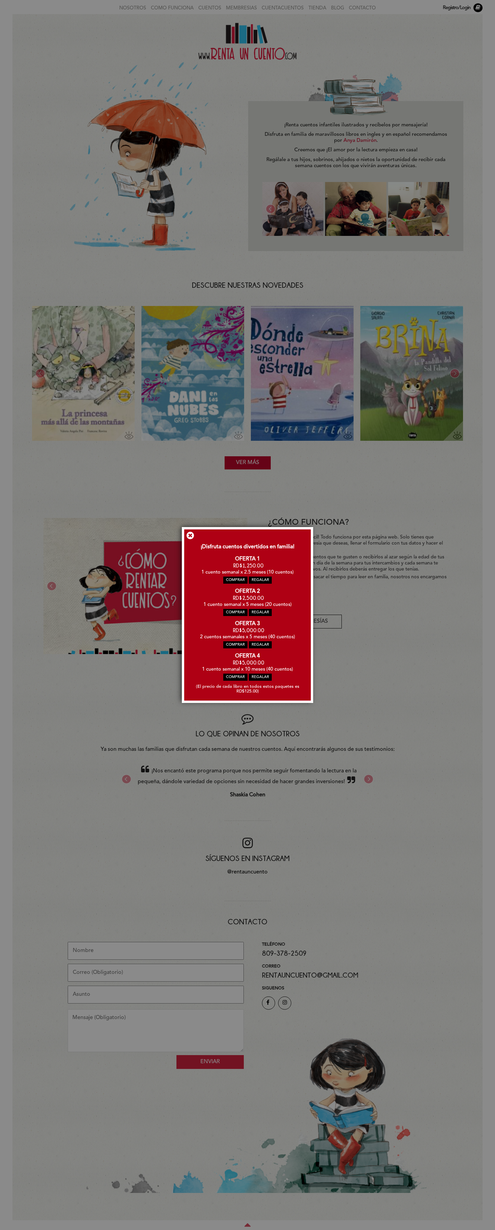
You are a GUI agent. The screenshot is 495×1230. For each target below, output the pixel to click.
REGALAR (260, 580)
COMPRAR (235, 580)
